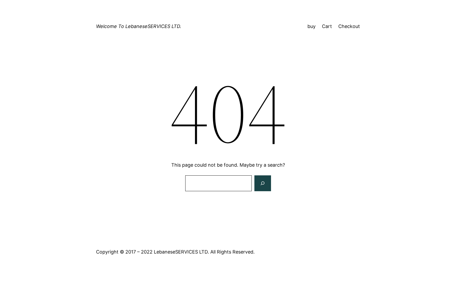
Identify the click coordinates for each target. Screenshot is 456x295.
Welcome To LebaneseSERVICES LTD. (138, 26)
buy (311, 26)
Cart (327, 26)
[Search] (262, 183)
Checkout (349, 26)
